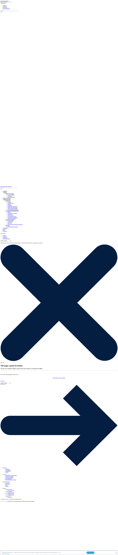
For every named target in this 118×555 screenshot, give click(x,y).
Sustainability (8, 471)
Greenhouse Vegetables (12, 213)
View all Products (11, 197)
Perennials (10, 205)
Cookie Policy (10, 501)
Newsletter (5, 7)
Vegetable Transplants (12, 216)
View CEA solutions (12, 218)
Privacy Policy (25, 501)
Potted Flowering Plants (12, 206)
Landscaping (10, 221)
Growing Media (11, 194)
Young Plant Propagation (13, 208)
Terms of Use (19, 501)
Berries (9, 212)
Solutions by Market (9, 477)
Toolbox (4, 5)
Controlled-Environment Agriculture (12, 211)
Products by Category (10, 193)
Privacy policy (7, 553)
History (6, 472)
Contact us (5, 231)
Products (5, 191)
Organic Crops (11, 215)
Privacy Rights (31, 501)
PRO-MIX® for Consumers (10, 479)
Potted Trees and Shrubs (12, 207)
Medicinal (7, 225)
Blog (4, 230)
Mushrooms (10, 214)
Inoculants (10, 196)
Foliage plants (10, 203)
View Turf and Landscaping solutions (15, 224)
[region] (59, 553)
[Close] (116, 552)
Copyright (15, 501)
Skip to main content (4, 1)
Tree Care (10, 223)
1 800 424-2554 (11, 492)
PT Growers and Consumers (6, 186)
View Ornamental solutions (13, 209)
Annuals (9, 202)
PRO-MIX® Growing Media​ (11, 475)
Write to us (10, 497)
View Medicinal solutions (13, 226)
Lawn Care (10, 222)
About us (5, 6)
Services (4, 229)
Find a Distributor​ (6, 8)
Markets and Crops (6, 198)
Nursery (9, 204)
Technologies (5, 228)
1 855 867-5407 (11, 490)
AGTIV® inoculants (9, 476)
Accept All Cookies (90, 552)
